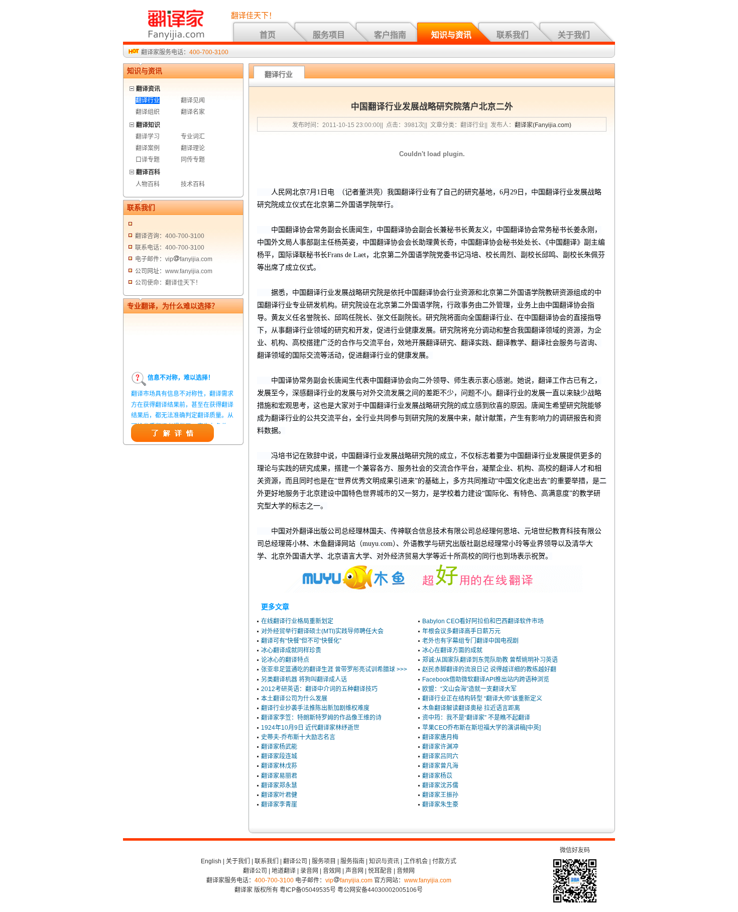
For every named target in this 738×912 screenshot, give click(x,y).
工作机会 (416, 861)
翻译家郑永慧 (279, 785)
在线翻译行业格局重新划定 (297, 621)
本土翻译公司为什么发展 (294, 698)
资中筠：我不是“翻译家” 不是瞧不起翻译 (476, 717)
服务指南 (352, 861)
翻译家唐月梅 (440, 737)
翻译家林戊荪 (279, 765)
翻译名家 (193, 112)
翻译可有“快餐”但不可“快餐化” (301, 640)
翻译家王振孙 (440, 795)
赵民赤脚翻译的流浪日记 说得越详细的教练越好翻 (489, 669)
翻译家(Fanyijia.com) (543, 125)
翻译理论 (193, 148)
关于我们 (574, 35)
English (211, 861)
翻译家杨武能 (279, 746)
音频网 (406, 870)
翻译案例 (148, 148)
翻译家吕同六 (440, 756)
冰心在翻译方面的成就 (452, 650)
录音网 (309, 870)
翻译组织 (148, 112)
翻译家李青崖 (279, 804)
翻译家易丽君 (279, 775)
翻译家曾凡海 (440, 765)
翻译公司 (295, 861)
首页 (268, 35)
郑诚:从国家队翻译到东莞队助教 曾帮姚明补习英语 (490, 659)
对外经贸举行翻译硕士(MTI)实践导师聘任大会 (322, 631)
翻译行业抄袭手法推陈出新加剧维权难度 (315, 708)
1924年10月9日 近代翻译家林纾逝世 (310, 727)
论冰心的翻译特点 (285, 659)
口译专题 (148, 159)
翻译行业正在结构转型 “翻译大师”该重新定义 (482, 698)
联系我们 (513, 35)
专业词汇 (193, 136)
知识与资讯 (451, 35)
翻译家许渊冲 (440, 746)
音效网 (332, 870)
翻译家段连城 (279, 756)
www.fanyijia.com (427, 880)
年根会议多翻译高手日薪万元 (461, 631)
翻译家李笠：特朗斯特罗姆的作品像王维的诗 (321, 717)
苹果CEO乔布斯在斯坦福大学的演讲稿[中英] (481, 727)
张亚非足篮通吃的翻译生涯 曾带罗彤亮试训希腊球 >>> (334, 669)
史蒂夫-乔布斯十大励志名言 (298, 737)
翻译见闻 (193, 100)
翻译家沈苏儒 (440, 785)
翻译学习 (148, 136)
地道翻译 (284, 870)
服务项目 (329, 35)
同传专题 (193, 159)
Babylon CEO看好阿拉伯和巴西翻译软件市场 (483, 621)
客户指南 (390, 35)
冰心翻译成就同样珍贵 (291, 650)
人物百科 (148, 184)
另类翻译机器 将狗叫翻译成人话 (304, 679)
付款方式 (444, 861)
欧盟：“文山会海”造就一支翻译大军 (469, 689)
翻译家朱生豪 (440, 804)
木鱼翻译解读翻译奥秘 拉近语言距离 (471, 708)
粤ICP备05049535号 (308, 889)
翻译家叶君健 (279, 795)
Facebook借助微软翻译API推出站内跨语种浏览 (485, 679)
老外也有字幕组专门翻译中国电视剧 (470, 640)
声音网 (354, 870)
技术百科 (193, 184)
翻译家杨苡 (437, 775)
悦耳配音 (380, 870)
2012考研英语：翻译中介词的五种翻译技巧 (319, 689)
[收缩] (132, 87)
